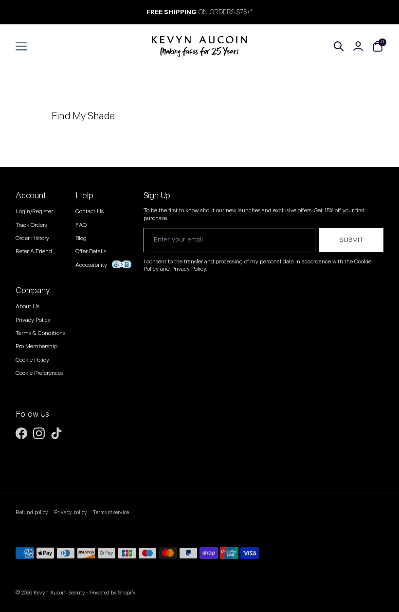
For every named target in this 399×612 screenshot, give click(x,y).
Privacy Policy (33, 320)
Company (33, 291)
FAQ (81, 225)
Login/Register (34, 211)
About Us (27, 306)
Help (84, 196)
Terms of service (111, 513)
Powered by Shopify (113, 593)
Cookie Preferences (39, 373)
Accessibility (91, 265)
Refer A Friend (34, 251)
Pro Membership (36, 346)
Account (31, 196)
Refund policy (32, 513)
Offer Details (90, 251)
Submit (351, 240)
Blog (81, 238)
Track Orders (31, 225)
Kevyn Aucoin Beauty (59, 593)
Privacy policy (70, 513)
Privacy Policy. (189, 269)
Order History (32, 238)
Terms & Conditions (40, 333)
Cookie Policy (32, 360)
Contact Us (89, 211)
